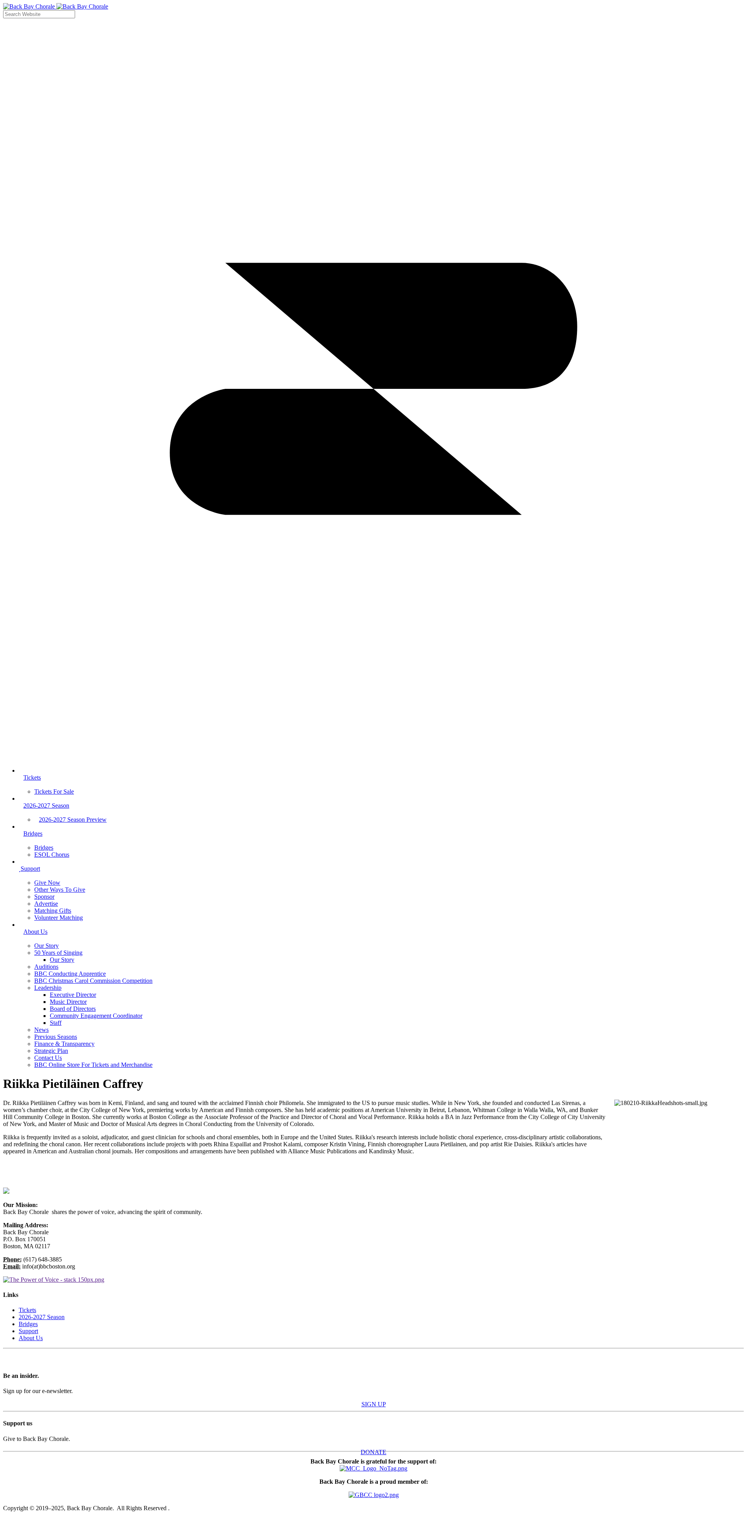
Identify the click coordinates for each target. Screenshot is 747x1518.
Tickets (27, 1310)
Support (28, 1331)
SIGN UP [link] (373, 1404)
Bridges (28, 1324)
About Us (31, 1338)
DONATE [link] (373, 1452)
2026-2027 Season (42, 1317)
